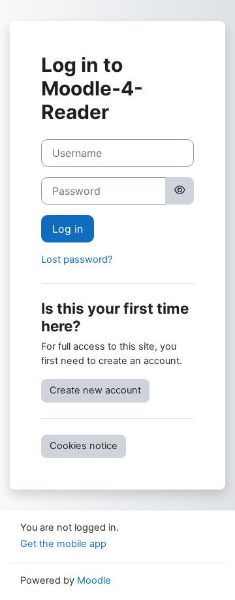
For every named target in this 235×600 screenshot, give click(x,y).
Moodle (94, 580)
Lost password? (76, 259)
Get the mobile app (63, 544)
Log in (67, 228)
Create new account (95, 390)
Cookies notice (84, 446)
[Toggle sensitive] (179, 191)
